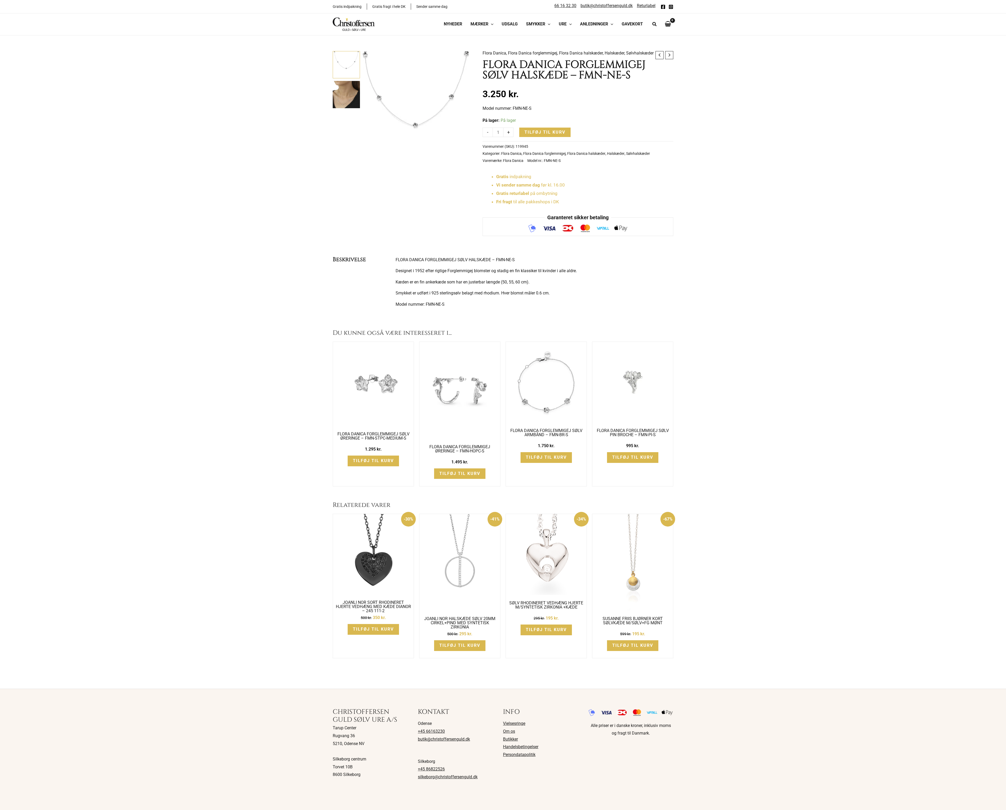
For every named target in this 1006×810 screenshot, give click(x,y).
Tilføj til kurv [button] (373, 460)
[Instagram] (671, 6)
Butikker (510, 739)
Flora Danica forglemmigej (532, 53)
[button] (491, 24)
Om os (509, 731)
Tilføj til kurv (544, 132)
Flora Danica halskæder (581, 53)
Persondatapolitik (519, 754)
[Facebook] (663, 6)
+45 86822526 (431, 769)
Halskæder (614, 53)
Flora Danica (494, 53)
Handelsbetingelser (520, 746)
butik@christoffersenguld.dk (444, 739)
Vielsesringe (514, 723)
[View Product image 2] (346, 95)
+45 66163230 (431, 731)
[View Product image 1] (346, 65)
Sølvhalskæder (640, 53)
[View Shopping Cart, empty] (667, 24)
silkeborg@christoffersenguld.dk (448, 776)
